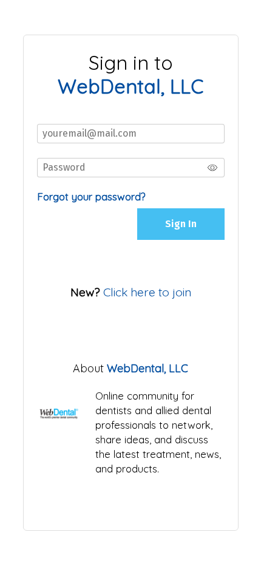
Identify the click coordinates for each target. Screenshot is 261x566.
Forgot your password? (91, 196)
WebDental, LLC (147, 368)
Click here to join (147, 292)
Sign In (181, 224)
